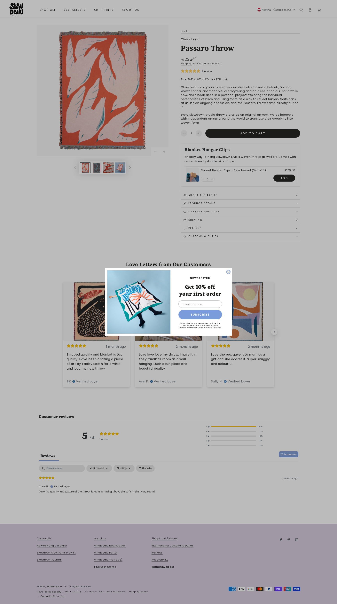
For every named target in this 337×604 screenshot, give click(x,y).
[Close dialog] (228, 272)
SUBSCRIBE (200, 314)
